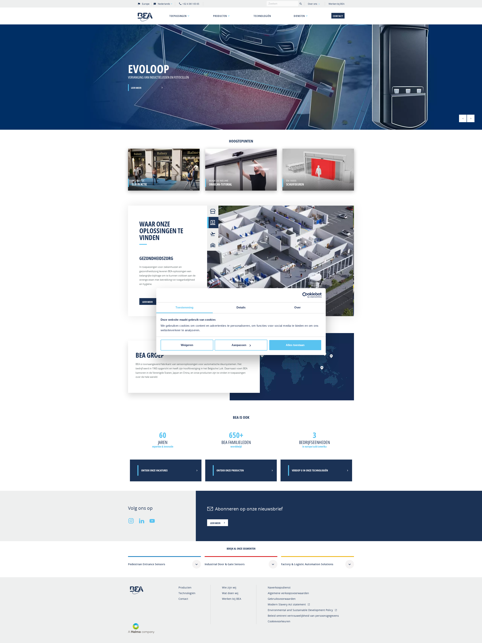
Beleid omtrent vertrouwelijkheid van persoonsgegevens (303, 615)
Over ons (312, 3)
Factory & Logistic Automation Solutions (307, 564)
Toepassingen (178, 16)
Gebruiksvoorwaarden (282, 599)
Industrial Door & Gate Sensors (225, 564)
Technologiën (262, 16)
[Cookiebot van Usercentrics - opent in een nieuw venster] (305, 295)
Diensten (299, 16)
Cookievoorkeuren (279, 621)
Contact (338, 16)
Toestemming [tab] (184, 307)
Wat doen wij (230, 593)
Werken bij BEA (337, 3)
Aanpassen (239, 345)
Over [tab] (297, 307)
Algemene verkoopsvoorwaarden (288, 593)
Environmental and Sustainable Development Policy (300, 610)
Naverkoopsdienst (279, 587)
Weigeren (187, 345)
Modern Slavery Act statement (287, 604)
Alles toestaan (295, 345)
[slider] (241, 77)
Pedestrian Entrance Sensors (146, 564)
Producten (220, 16)
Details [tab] (241, 307)
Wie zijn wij (229, 587)
